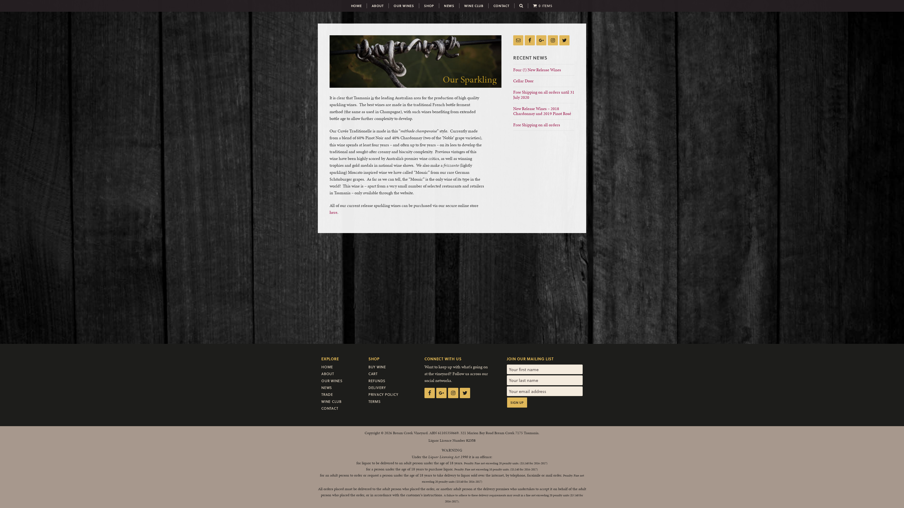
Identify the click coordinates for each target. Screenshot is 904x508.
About (378, 5)
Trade (327, 394)
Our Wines (404, 5)
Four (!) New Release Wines (537, 70)
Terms (374, 401)
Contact (501, 5)
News (449, 5)
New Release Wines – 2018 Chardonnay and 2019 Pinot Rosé (543, 111)
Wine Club (473, 5)
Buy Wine (377, 366)
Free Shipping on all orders (536, 125)
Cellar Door (523, 81)
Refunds (376, 380)
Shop (429, 5)
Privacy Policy (383, 394)
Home (356, 5)
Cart (373, 373)
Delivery (377, 387)
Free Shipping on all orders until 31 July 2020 (543, 94)
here (333, 212)
